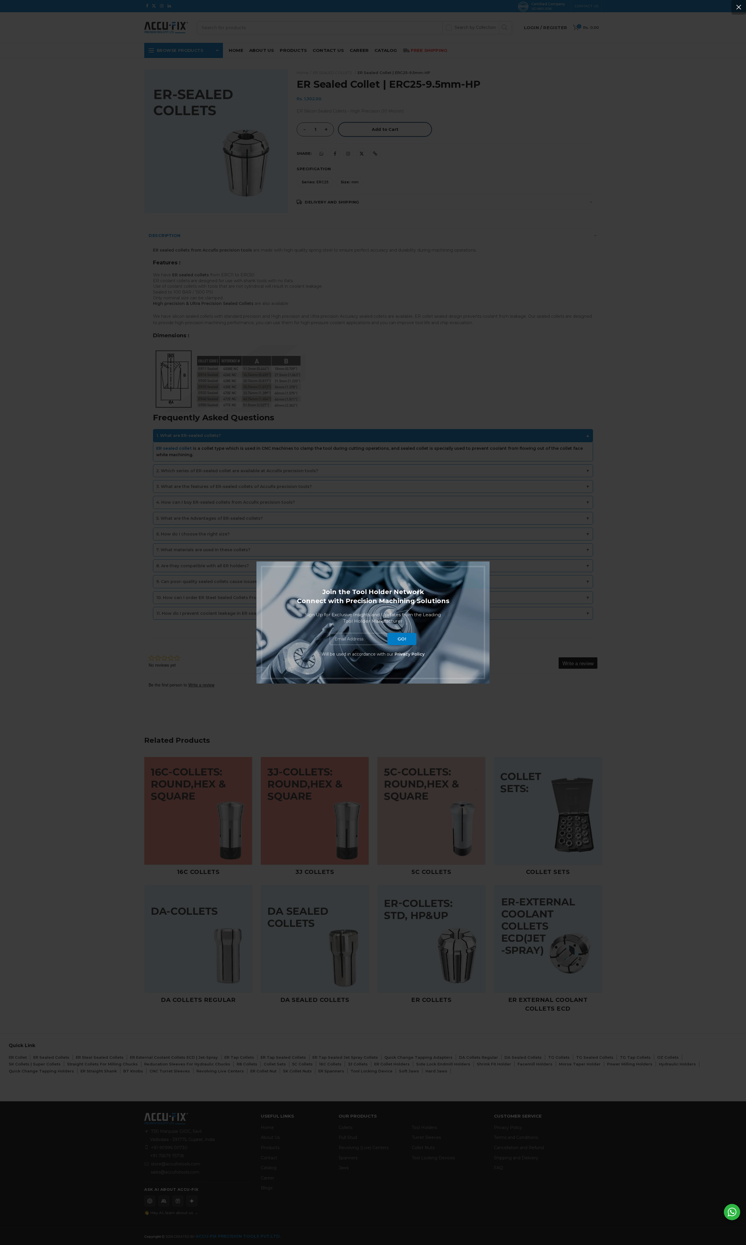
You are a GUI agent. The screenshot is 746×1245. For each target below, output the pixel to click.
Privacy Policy (410, 654)
